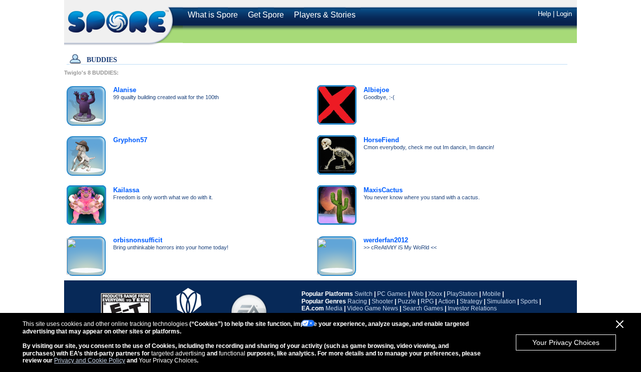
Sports (529, 301)
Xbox (435, 293)
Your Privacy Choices (565, 342)
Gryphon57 (130, 140)
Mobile (491, 293)
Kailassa (126, 190)
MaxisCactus (383, 190)
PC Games (392, 293)
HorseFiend (381, 140)
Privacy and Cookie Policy (89, 360)
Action (446, 301)
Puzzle (407, 301)
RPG (427, 301)
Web (417, 293)
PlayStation (462, 293)
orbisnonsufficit (137, 240)
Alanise (124, 90)
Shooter (382, 301)
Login (564, 14)
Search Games (423, 308)
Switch (364, 293)
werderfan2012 (386, 240)
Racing (357, 301)
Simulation (501, 301)
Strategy (471, 301)
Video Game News (372, 308)
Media (334, 308)
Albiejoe (376, 90)
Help (544, 14)
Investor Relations (472, 308)
